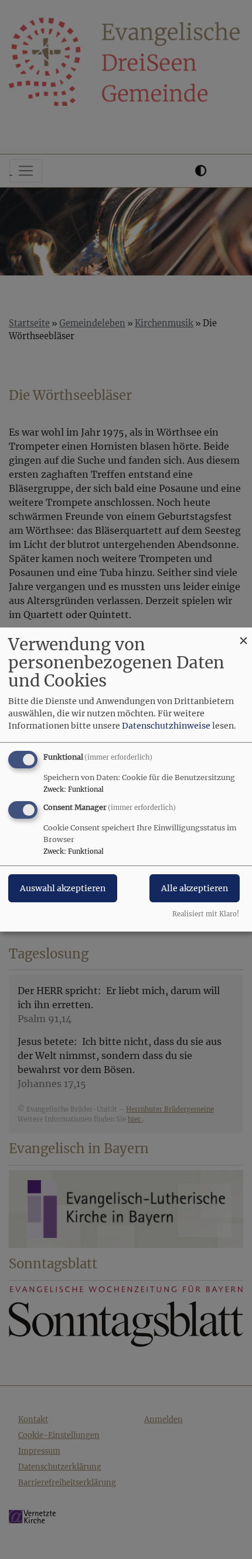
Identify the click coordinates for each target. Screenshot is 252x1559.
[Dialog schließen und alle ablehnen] (243, 634)
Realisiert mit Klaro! (205, 914)
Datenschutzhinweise (166, 725)
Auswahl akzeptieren (62, 888)
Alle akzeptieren (194, 888)
